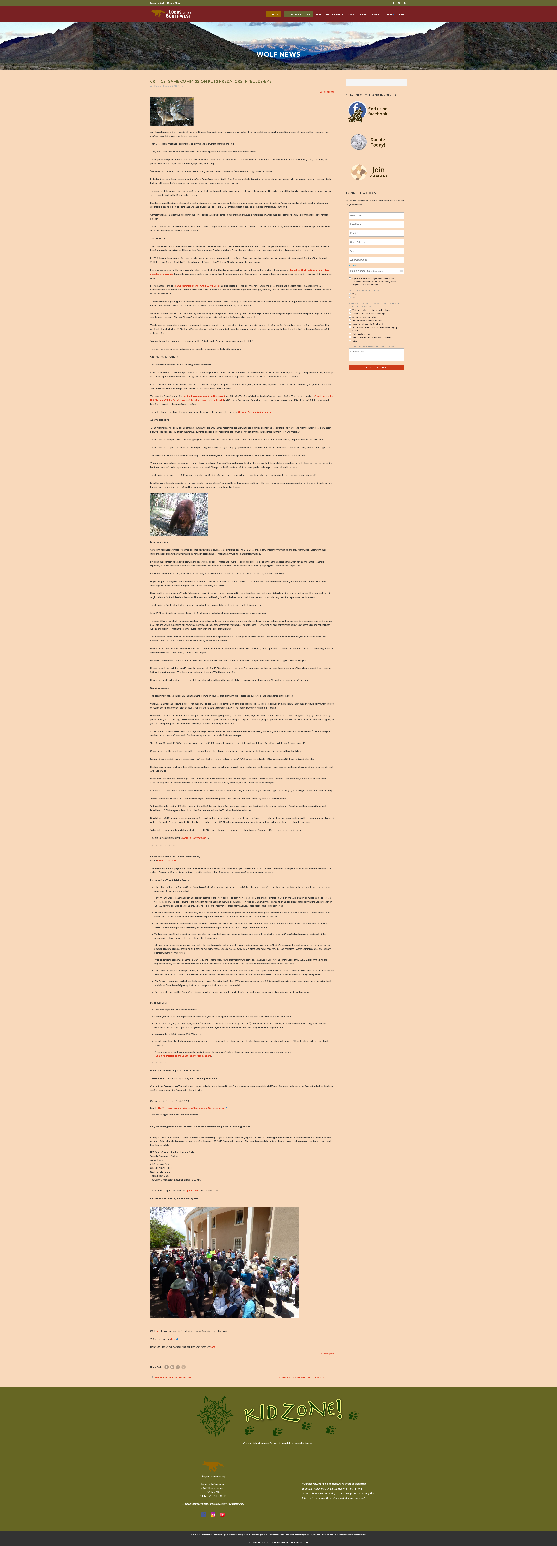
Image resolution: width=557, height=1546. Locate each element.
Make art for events (361, 334)
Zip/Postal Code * (359, 258)
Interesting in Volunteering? (364, 290)
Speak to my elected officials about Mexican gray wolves (374, 329)
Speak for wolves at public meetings (368, 313)
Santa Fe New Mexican (194, 837)
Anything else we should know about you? (371, 347)
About (403, 14)
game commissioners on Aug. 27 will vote (197, 285)
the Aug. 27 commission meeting (255, 411)
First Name (356, 214)
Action (363, 14)
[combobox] (401, 271)
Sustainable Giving (298, 14)
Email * (354, 231)
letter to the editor (167, 860)
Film (318, 14)
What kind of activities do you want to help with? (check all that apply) (375, 304)
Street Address (358, 240)
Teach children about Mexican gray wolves (371, 337)
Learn (375, 14)
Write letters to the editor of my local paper (371, 310)
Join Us (388, 14)
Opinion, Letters (162, 86)
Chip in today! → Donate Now (165, 2)
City (353, 249)
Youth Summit (334, 14)
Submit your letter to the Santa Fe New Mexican (180, 1055)
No (353, 297)
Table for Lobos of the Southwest (367, 324)
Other (355, 341)
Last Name (355, 223)
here (208, 1055)
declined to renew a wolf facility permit (204, 396)
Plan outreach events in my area (367, 320)
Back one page (327, 91)
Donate (273, 14)
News (351, 14)
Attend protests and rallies (364, 317)
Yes (354, 294)
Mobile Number (358, 269)
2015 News (177, 86)
